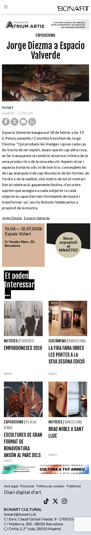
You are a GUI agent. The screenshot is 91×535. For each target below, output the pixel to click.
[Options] (6, 7)
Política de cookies (50, 486)
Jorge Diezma (12, 218)
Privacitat (27, 486)
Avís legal (11, 486)
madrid (8, 113)
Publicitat (73, 486)
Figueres (27, 341)
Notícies (11, 341)
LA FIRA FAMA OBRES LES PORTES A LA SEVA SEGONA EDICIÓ (67, 355)
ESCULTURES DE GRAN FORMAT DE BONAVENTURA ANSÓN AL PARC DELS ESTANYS (23, 448)
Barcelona (76, 341)
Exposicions (45, 35)
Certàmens (57, 341)
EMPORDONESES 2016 (23, 348)
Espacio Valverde (37, 218)
